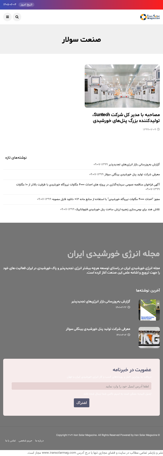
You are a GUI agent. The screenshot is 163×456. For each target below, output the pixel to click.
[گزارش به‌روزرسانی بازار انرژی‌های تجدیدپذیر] (149, 310)
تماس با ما (10, 441)
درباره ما (39, 441)
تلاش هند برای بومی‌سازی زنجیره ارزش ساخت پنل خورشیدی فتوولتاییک (117, 209)
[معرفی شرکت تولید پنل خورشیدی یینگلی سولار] (149, 337)
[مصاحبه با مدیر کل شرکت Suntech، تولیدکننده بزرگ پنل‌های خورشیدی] (122, 86)
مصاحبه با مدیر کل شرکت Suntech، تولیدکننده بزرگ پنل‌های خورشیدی (126, 118)
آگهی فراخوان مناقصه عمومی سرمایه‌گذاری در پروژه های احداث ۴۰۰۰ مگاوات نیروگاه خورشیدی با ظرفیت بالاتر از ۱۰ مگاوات (88, 184)
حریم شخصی (25, 441)
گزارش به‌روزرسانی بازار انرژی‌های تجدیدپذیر (134, 164)
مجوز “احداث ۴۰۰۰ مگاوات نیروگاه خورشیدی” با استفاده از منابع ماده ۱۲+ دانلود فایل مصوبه (106, 199)
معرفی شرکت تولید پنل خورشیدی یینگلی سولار (132, 174)
